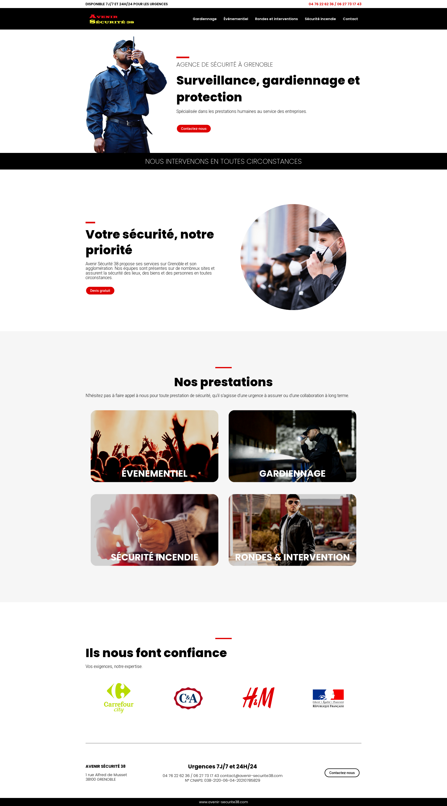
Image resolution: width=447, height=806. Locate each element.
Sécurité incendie (320, 18)
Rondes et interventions (276, 18)
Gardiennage (205, 18)
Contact (350, 18)
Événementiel (236, 18)
